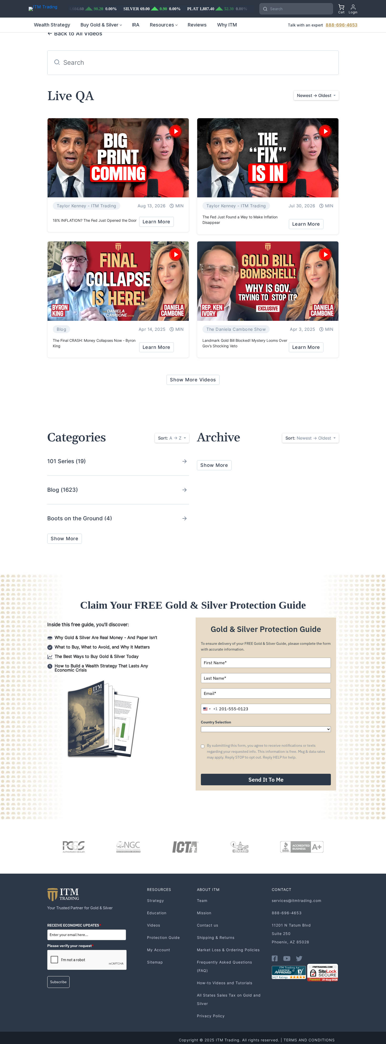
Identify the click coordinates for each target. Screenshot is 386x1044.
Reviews (197, 25)
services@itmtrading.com (296, 900)
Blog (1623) (62, 489)
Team (202, 900)
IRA (135, 25)
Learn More (157, 221)
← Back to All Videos (74, 33)
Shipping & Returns (215, 937)
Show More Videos (193, 379)
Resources (162, 25)
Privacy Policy (211, 1016)
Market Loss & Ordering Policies (228, 950)
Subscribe (58, 982)
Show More (65, 538)
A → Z (170, 438)
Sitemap (155, 962)
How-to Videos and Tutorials (224, 983)
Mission (204, 913)
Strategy (155, 900)
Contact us (207, 925)
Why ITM (227, 25)
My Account (158, 950)
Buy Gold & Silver (99, 25)
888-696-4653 (341, 25)
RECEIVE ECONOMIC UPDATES (74, 925)
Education (156, 913)
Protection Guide (163, 937)
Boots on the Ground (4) (79, 518)
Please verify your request (70, 945)
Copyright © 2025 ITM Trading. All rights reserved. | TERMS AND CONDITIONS (257, 1040)
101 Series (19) (66, 461)
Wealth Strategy (52, 25)
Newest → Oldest (308, 438)
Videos (153, 925)
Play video (175, 131)
